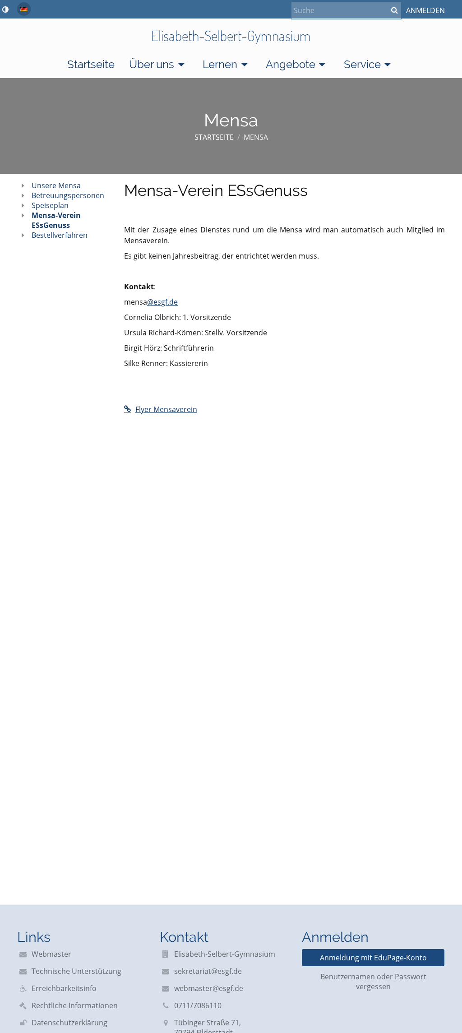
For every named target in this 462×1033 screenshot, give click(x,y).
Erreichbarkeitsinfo (64, 988)
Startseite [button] (91, 64)
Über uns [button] (151, 64)
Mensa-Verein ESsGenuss (56, 220)
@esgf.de (162, 302)
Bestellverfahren (60, 235)
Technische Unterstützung (76, 971)
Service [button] (362, 64)
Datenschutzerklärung (69, 1023)
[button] (5, 9)
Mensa (256, 137)
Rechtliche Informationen (75, 1005)
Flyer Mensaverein (166, 409)
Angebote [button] (290, 64)
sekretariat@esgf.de (208, 971)
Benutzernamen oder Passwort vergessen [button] (373, 981)
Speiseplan (50, 205)
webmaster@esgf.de (208, 988)
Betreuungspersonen (68, 195)
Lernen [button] (220, 64)
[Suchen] (394, 10)
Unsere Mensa (56, 185)
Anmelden (425, 10)
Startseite (214, 137)
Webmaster (51, 954)
